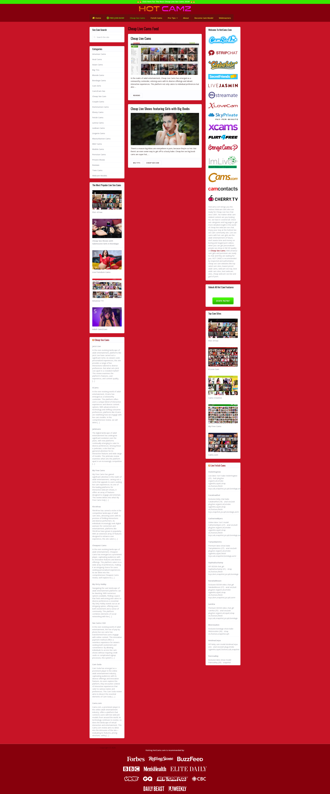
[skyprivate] (223, 117)
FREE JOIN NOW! (117, 18)
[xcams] (223, 128)
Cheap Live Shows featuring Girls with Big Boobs (160, 108)
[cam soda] (223, 40)
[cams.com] (223, 178)
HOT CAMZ (94, 747)
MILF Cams (97, 144)
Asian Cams (97, 64)
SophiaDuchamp (215, 562)
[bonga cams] (223, 148)
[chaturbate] (223, 65)
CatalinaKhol (214, 495)
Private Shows (98, 160)
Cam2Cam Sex (98, 91)
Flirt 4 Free (97, 212)
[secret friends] (223, 77)
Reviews (136, 95)
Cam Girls (96, 86)
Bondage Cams (99, 80)
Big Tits (136, 163)
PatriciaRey (213, 656)
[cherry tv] (223, 198)
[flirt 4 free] (223, 137)
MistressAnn (213, 625)
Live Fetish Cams (218, 465)
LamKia (211, 604)
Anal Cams (97, 59)
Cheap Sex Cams (137, 18)
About (186, 18)
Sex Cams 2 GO (99, 623)
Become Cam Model (204, 18)
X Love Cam (213, 369)
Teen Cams (97, 170)
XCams (95, 387)
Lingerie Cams (98, 133)
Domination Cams (100, 107)
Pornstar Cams (99, 154)
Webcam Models (99, 175)
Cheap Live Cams (141, 38)
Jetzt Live (96, 346)
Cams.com (97, 703)
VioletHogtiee (214, 472)
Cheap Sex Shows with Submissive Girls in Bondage (105, 242)
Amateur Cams (99, 54)
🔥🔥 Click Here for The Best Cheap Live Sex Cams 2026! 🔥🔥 (166, 1)
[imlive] (223, 162)
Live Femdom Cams (101, 272)
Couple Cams (98, 101)
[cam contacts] (223, 189)
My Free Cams (98, 470)
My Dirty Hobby (99, 584)
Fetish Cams (156, 18)
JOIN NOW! (223, 300)
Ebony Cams (97, 112)
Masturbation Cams (101, 138)
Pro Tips (172, 18)
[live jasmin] (223, 86)
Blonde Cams (98, 75)
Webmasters (225, 18)
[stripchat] (223, 53)
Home (98, 18)
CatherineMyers (215, 518)
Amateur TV (98, 300)
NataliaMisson (214, 581)
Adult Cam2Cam (99, 329)
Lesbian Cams (98, 128)
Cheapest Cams (99, 545)
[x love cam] (223, 106)
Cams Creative (215, 397)
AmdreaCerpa (214, 640)
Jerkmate (96, 429)
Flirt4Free (96, 506)
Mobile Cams (98, 149)
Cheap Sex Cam (152, 163)
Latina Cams (98, 123)
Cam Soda (96, 664)
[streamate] (223, 95)
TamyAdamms (215, 542)
